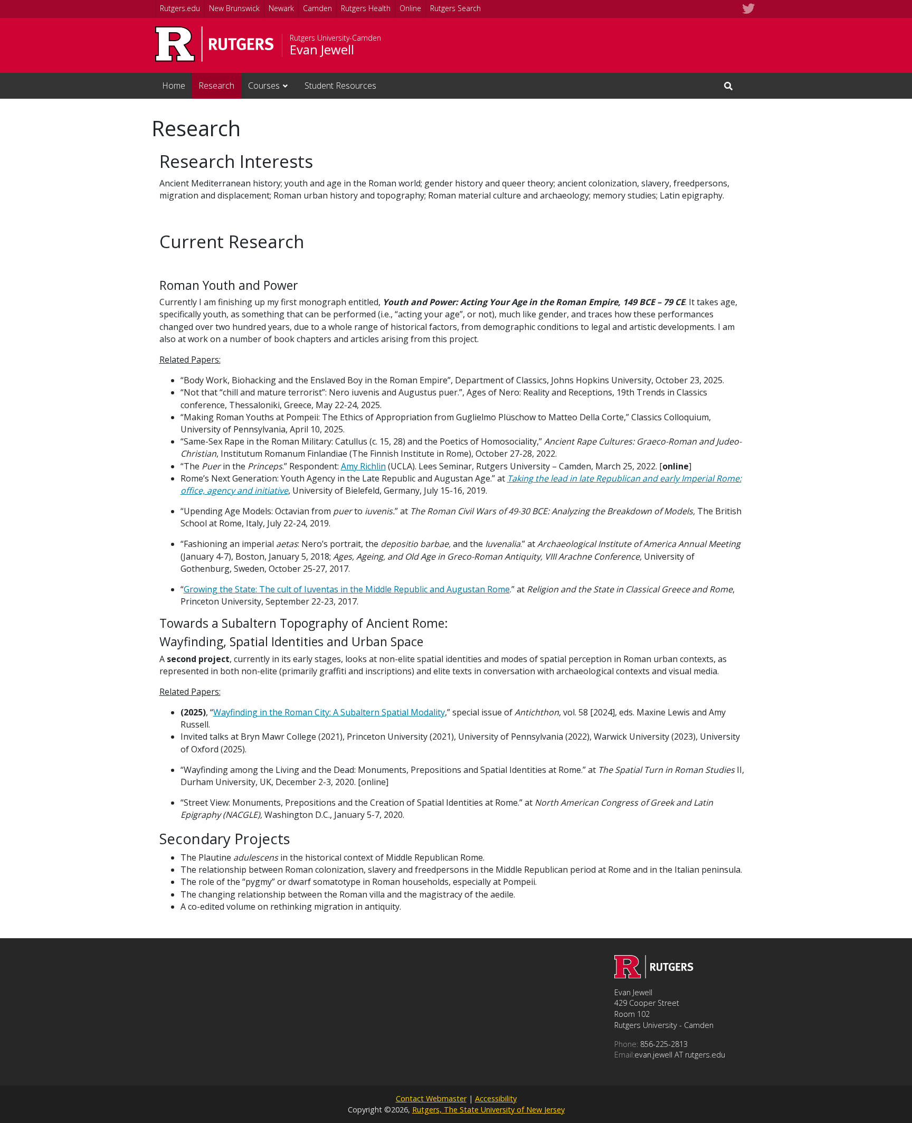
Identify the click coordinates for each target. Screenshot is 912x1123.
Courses (264, 85)
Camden (317, 8)
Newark (281, 8)
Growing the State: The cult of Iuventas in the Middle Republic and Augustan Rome (347, 589)
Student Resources (340, 85)
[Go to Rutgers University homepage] (214, 44)
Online (410, 8)
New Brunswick (234, 8)
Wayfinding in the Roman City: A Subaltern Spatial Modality (329, 712)
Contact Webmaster (431, 1098)
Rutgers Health (366, 8)
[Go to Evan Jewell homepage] (654, 975)
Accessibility (496, 1098)
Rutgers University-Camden (335, 38)
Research (216, 85)
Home (173, 85)
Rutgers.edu (180, 8)
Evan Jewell (322, 49)
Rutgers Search (455, 8)
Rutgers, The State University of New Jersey (488, 1110)
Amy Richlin (363, 466)
